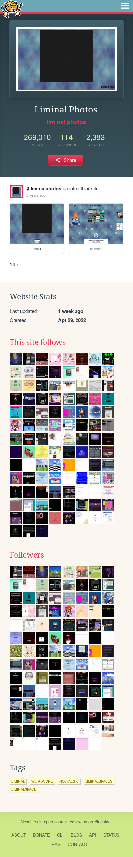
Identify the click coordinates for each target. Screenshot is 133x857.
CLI (60, 835)
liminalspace (23, 789)
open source (55, 822)
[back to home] (12, 8)
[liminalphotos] (16, 191)
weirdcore (42, 781)
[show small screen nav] (125, 6)
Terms (53, 844)
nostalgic (69, 781)
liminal (18, 781)
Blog (76, 835)
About (18, 835)
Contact (77, 844)
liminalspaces (98, 781)
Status (111, 835)
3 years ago (35, 195)
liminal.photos (66, 122)
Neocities (29, 822)
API (92, 835)
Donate (41, 835)
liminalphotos (46, 188)
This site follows (38, 342)
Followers (27, 555)
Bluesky (101, 822)
